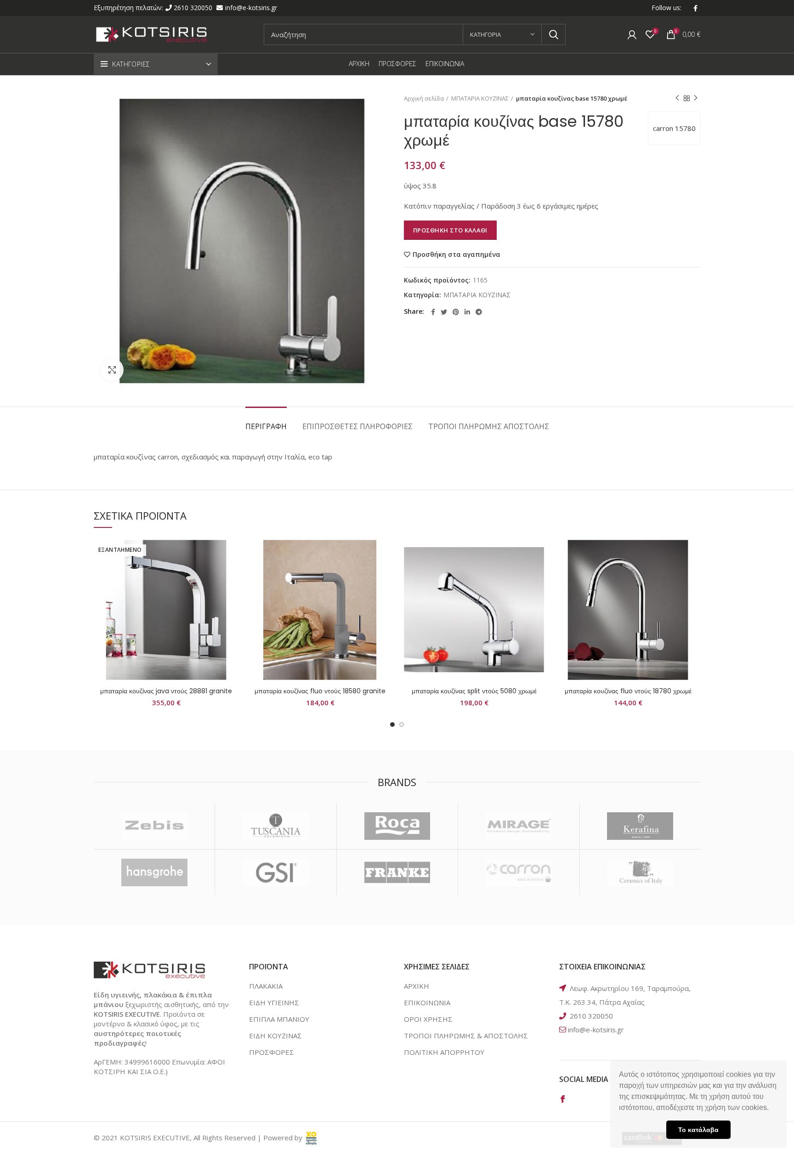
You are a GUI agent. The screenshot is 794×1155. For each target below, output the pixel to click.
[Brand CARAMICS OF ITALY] (640, 872)
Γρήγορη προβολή (231, 593)
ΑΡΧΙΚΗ (416, 986)
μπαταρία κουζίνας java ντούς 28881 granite (166, 691)
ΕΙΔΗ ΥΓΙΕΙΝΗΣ (274, 1002)
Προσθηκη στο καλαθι (450, 230)
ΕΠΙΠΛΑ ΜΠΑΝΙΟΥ (279, 1019)
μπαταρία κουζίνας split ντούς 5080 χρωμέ (474, 691)
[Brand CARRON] (518, 872)
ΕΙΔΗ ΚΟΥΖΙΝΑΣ (275, 1035)
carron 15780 (674, 128)
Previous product (677, 98)
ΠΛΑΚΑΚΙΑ (266, 986)
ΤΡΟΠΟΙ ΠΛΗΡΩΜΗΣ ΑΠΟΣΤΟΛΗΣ (488, 426)
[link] (311, 1137)
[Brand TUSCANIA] (275, 826)
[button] (772, 1108)
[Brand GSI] (275, 872)
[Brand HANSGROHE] (154, 872)
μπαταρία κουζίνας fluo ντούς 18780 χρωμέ (628, 691)
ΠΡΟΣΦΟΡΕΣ (271, 1052)
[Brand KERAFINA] (640, 826)
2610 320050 (194, 7)
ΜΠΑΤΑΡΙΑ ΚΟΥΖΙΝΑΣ (480, 98)
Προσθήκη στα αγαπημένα (456, 254)
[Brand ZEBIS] (154, 826)
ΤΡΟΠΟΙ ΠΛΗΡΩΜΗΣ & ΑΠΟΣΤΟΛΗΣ (466, 1035)
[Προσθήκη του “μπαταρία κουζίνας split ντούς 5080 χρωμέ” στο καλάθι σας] (539, 573)
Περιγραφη (266, 426)
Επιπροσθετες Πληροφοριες (357, 426)
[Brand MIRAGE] (518, 826)
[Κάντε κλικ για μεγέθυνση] (112, 369)
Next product (695, 98)
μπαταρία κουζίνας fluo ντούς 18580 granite (320, 691)
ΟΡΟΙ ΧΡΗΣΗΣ (428, 1019)
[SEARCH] (553, 34)
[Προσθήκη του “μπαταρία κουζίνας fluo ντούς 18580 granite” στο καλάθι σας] (385, 573)
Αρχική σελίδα (424, 98)
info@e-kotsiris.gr (251, 7)
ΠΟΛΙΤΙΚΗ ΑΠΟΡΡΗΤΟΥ (444, 1052)
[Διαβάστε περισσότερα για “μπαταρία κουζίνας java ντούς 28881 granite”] (231, 573)
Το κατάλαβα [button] (698, 1129)
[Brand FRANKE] (397, 872)
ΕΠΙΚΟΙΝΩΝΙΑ (427, 1002)
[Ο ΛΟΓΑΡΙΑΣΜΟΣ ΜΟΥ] (632, 34)
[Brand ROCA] (397, 826)
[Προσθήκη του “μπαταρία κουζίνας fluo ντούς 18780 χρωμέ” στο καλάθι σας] (693, 573)
